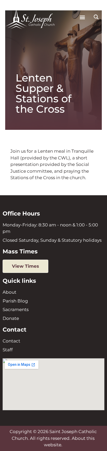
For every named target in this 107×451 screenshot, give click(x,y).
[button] (82, 17)
